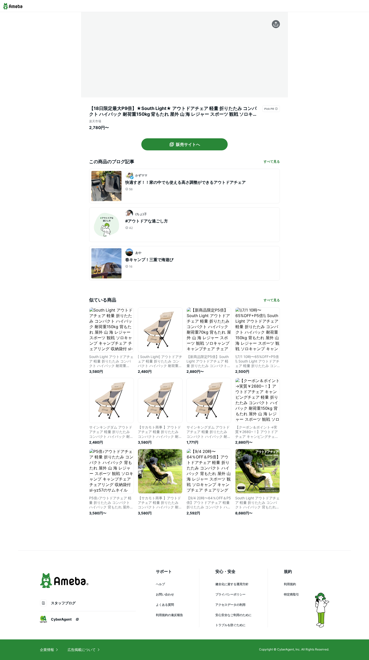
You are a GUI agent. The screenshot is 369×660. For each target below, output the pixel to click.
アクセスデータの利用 (230, 605)
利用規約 (290, 584)
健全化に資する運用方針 (232, 584)
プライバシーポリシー (230, 594)
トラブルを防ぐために (230, 625)
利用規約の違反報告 (169, 615)
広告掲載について (82, 649)
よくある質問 (165, 605)
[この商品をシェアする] (276, 24)
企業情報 (47, 649)
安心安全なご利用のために (233, 615)
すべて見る (272, 161)
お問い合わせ (165, 594)
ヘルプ (160, 584)
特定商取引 (291, 594)
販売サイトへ (188, 144)
